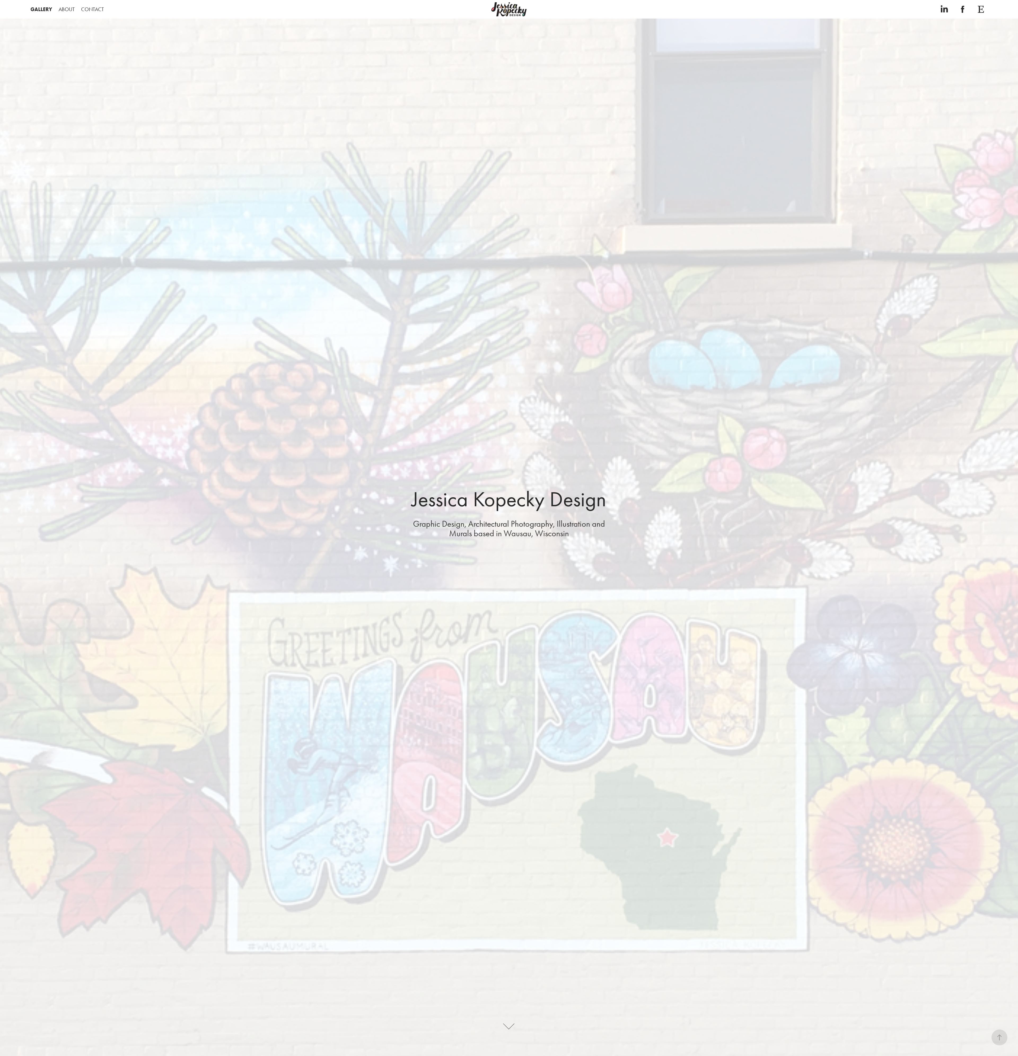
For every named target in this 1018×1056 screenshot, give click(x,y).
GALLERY (41, 9)
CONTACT (92, 9)
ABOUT (67, 9)
